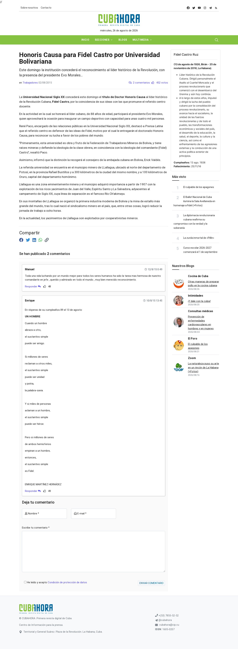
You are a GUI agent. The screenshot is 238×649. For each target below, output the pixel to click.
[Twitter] (28, 240)
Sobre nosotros (29, 7)
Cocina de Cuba (198, 276)
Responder (31, 286)
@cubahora (165, 620)
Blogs (122, 39)
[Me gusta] (44, 286)
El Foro (192, 338)
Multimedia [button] (141, 39)
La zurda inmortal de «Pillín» (198, 237)
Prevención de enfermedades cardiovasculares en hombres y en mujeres (201, 322)
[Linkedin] (34, 240)
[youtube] (199, 8)
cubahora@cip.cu (169, 624)
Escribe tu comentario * (35, 527)
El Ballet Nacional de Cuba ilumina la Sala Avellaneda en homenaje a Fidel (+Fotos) (194, 201)
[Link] (47, 240)
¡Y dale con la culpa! (199, 301)
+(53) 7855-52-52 (168, 615)
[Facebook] (21, 240)
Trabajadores (30, 82)
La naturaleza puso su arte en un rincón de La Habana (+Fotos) (203, 367)
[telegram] (210, 8)
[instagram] (205, 8)
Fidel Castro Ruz (186, 54)
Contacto (46, 7)
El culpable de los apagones (198, 187)
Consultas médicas (200, 311)
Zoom (192, 358)
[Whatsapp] (41, 240)
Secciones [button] (102, 39)
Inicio (85, 39)
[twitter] (194, 8)
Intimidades (195, 295)
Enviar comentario (151, 583)
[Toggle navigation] (216, 40)
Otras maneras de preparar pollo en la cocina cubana (203, 283)
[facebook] (188, 8)
